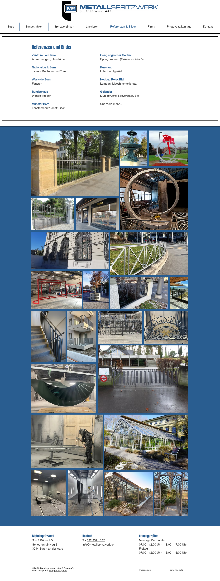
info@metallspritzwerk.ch (98, 544)
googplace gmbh (58, 570)
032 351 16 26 (96, 540)
